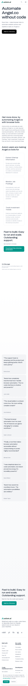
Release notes (19, 661)
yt (9, 632)
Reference (17, 656)
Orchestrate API (6, 657)
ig (18, 632)
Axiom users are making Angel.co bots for (11, 269)
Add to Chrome (9, 31)
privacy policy (6, 678)
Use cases (18, 652)
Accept (6, 681)
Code (3, 648)
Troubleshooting (19, 659)
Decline (13, 681)
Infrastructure (5, 660)
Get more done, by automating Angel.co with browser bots (12, 267)
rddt (4, 632)
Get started (5, 671)
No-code (4, 646)
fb (13, 632)
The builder (18, 647)
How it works (18, 649)
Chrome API (5, 653)
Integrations (18, 654)
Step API (4, 655)
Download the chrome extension (13, 248)
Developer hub (19, 670)
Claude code (5, 650)
